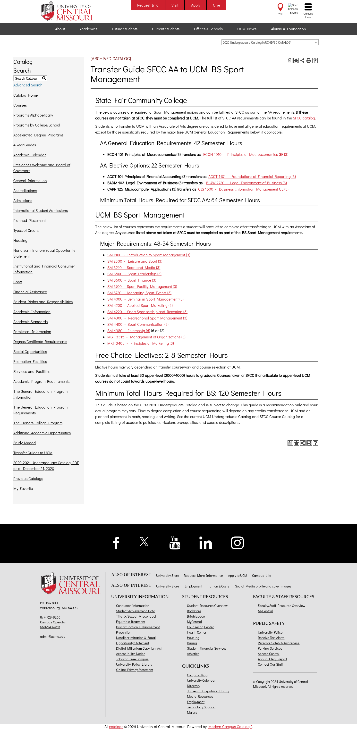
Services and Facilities (31, 371)
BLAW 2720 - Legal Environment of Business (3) (246, 182)
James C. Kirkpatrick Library (208, 691)
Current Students (165, 28)
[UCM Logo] (72, 584)
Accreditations (25, 190)
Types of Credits (26, 230)
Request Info (148, 5)
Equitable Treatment (130, 621)
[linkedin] (205, 542)
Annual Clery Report (272, 659)
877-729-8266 (50, 617)
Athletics (193, 653)
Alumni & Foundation (288, 28)
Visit (174, 5)
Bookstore (194, 611)
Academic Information (32, 311)
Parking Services (270, 648)
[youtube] (175, 542)
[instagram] (237, 542)
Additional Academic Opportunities (42, 432)
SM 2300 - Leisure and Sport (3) (134, 261)
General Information (30, 180)
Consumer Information (132, 605)
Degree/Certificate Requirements (40, 341)
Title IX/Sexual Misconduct (136, 616)
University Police (270, 632)
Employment (193, 586)
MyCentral (194, 621)
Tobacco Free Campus (132, 659)
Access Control (268, 653)
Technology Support (201, 707)
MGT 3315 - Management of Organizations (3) (146, 336)
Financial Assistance (30, 291)
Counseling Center (200, 627)
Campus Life (261, 575)
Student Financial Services (207, 648)
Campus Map (197, 675)
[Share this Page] (302, 60)
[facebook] (116, 542)
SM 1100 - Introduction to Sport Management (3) (148, 254)
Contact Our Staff (270, 664)
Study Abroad (24, 442)
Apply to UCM (237, 575)
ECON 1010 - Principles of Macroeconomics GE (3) (245, 154)
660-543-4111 (50, 627)
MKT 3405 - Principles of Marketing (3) (140, 343)
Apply (195, 5)
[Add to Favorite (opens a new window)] (296, 60)
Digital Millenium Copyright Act (139, 648)
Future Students (124, 28)
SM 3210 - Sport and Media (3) (133, 267)
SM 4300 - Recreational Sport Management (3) (147, 317)
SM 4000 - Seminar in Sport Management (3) (145, 299)
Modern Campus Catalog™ (230, 726)
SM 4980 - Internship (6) (128, 330)
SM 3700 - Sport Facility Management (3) (142, 286)
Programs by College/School (36, 124)
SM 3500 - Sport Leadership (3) (134, 273)
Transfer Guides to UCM (32, 452)
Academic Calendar (29, 154)
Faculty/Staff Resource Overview (281, 605)
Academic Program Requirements (41, 381)
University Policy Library (134, 664)
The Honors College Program (37, 422)
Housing (20, 240)
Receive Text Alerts (271, 637)
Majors (192, 712)
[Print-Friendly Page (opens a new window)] (308, 60)
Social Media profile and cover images (263, 586)
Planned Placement (29, 220)
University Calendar (201, 680)
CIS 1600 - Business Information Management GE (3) (243, 189)
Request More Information (203, 575)
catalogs (116, 726)
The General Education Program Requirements (40, 409)
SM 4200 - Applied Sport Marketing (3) (140, 305)
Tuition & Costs (218, 586)
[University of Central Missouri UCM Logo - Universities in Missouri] (72, 11)
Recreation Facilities (30, 361)
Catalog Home (25, 95)
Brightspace (196, 616)
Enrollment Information (32, 331)
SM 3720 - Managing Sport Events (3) (139, 292)
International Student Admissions (40, 210)
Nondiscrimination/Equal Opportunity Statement (44, 253)
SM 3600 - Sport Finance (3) (131, 280)
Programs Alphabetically (33, 114)
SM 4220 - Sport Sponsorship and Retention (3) (147, 311)
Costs (17, 281)
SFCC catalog (304, 117)
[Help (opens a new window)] (315, 60)
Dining (192, 643)
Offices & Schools (208, 28)
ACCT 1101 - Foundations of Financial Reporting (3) (252, 176)
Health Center (196, 632)
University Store (167, 575)
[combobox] (270, 42)
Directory (193, 685)
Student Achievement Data (135, 611)
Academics (88, 28)
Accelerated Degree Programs (38, 134)
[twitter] (144, 541)
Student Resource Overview (207, 605)
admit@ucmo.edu (52, 636)
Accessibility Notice (130, 653)
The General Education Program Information (40, 394)
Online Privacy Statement (134, 669)
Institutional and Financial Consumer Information (44, 268)
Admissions (22, 200)
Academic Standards (30, 321)
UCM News (246, 28)
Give (216, 5)
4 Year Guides (24, 144)
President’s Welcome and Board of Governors (41, 167)
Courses (20, 105)
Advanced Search (27, 84)
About (60, 28)
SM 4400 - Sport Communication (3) (138, 324)
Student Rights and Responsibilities (43, 301)
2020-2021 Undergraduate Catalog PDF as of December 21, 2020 (46, 465)
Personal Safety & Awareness (278, 643)
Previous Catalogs (28, 478)
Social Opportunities (30, 351)
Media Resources (200, 696)
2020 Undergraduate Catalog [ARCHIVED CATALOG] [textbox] (257, 42)
